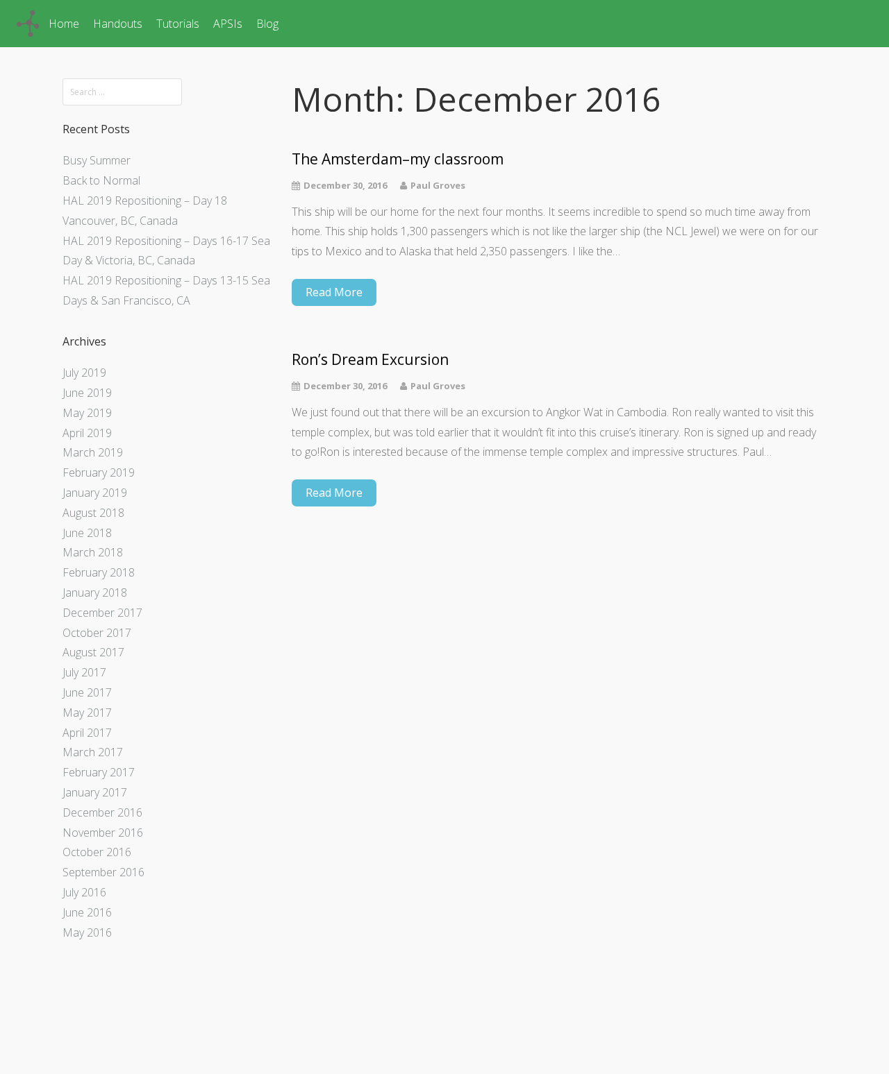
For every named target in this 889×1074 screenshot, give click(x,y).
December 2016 (102, 812)
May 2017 (87, 712)
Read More (334, 292)
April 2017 (87, 732)
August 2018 (93, 512)
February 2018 (99, 572)
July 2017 (84, 672)
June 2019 (87, 392)
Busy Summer (97, 160)
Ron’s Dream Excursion (370, 359)
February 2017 (99, 772)
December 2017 (102, 612)
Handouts (117, 23)
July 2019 (84, 372)
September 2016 (103, 872)
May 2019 (87, 412)
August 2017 (93, 652)
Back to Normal (101, 180)
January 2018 (95, 592)
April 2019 (87, 433)
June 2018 (87, 532)
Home (64, 23)
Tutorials (177, 23)
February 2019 (99, 472)
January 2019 (95, 492)
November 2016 (103, 832)
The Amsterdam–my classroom (398, 159)
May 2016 (87, 932)
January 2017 (95, 792)
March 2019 (93, 452)
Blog (267, 23)
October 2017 (97, 632)
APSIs (227, 23)
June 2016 (87, 912)
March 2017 (93, 752)
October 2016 (97, 852)
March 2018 (93, 552)
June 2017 (87, 692)
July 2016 (84, 892)
